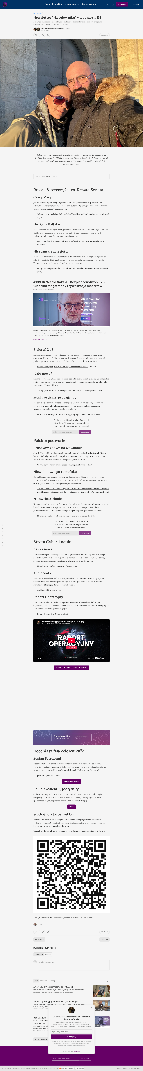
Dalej (103, 939)
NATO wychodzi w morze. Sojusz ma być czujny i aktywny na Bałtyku (68, 241)
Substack (119, 1068)
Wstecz (41, 939)
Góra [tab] (36, 981)
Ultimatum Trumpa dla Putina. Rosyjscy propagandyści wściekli (66, 414)
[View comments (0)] (43, 35)
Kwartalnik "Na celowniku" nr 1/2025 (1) (53, 987)
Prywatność (45, 1068)
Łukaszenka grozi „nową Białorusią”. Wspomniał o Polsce (62, 366)
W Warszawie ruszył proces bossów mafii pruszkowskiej (62, 464)
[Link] (30, 189)
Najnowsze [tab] (43, 981)
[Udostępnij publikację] (113, 4)
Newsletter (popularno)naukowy (51, 566)
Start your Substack (67, 1068)
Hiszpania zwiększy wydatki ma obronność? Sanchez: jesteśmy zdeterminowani (72, 268)
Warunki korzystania (84, 1041)
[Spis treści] (2, 535)
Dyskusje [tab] (53, 981)
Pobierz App (80, 1068)
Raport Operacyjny (45, 614)
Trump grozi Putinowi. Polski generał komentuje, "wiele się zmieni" (67, 390)
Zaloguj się (135, 4)
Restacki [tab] (48, 955)
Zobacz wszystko (41, 1039)
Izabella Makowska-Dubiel (50, 28)
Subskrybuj (122, 4)
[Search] (108, 4)
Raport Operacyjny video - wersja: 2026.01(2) (55, 1001)
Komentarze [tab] (39, 955)
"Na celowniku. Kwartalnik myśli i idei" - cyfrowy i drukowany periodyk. (59, 990)
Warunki (52, 1068)
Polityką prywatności (78, 1046)
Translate (38, 13)
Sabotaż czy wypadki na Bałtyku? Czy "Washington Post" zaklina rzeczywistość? (73, 214)
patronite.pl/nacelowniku (48, 775)
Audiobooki (42, 590)
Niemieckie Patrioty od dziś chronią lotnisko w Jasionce (62, 515)
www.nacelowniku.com (58, 826)
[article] (71, 991)
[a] (101, 1006)
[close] (91, 1007)
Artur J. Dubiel (65, 28)
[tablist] (42, 954)
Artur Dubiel (37, 289)
